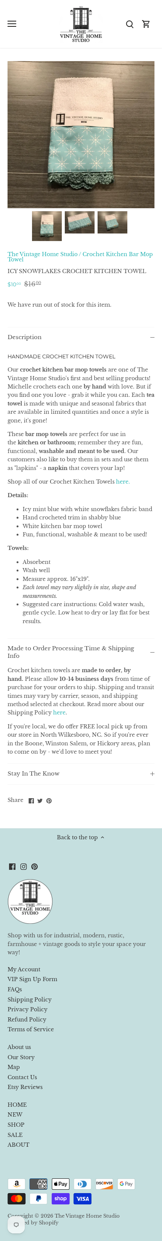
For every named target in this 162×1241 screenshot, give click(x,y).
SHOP (16, 1124)
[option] (47, 226)
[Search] (129, 24)
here (59, 712)
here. (123, 481)
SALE (15, 1135)
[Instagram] (23, 866)
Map (14, 1067)
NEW (15, 1114)
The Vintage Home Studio (43, 254)
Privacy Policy (27, 1009)
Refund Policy (27, 1019)
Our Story (21, 1057)
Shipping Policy (30, 999)
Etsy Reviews (25, 1087)
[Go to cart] (146, 24)
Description (24, 337)
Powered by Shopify (33, 1223)
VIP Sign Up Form (32, 979)
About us (19, 1047)
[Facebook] (12, 866)
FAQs (15, 989)
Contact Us (22, 1077)
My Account (24, 969)
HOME (17, 1104)
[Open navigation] (12, 24)
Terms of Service (31, 1029)
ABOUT (18, 1144)
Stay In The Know (34, 773)
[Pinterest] (34, 866)
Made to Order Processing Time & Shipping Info (71, 652)
